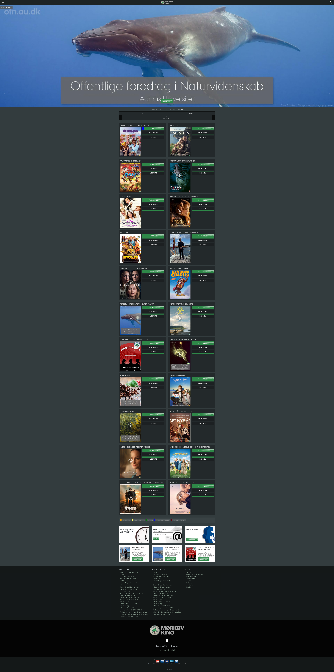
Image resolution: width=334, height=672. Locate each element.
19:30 (153, 128)
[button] (4, 93)
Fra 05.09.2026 (153, 164)
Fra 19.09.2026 (153, 236)
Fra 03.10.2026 (202, 271)
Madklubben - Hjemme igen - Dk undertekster (133, 612)
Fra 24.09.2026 (153, 271)
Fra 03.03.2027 (153, 486)
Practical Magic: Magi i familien (129, 583)
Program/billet (153, 109)
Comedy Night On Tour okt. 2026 (130, 597)
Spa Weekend (124, 581)
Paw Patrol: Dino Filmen (127, 576)
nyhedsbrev (157, 659)
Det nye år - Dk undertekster (128, 608)
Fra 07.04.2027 (202, 486)
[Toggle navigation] (331, 2)
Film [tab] (142, 113)
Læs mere (153, 137)
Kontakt (172, 109)
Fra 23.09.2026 (202, 236)
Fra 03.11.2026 (153, 379)
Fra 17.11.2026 (153, 414)
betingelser (164, 659)
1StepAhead (182, 664)
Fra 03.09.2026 (202, 128)
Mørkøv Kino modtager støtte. (195, 574)
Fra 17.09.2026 (202, 200)
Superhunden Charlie (126, 591)
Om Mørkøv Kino (191, 583)
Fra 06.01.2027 (153, 450)
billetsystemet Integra (169, 664)
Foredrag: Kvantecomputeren (129, 599)
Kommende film (191, 579)
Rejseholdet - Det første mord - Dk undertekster (134, 614)
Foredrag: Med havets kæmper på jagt (131, 593)
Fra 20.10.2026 (202, 343)
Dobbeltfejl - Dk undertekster (128, 589)
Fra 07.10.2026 (202, 307)
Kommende (164, 109)
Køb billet (167, 101)
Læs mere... (192, 539)
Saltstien (122, 574)
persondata (171, 659)
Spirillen (122, 585)
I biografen (189, 581)
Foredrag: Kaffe (124, 601)
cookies (177, 659)
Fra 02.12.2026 (202, 414)
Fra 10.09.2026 (153, 200)
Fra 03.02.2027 (202, 450)
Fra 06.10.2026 (153, 307)
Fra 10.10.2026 (153, 343)
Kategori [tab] (190, 113)
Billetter (137, 559)
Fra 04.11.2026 (202, 379)
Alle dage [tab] (166, 117)
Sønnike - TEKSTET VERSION (128, 604)
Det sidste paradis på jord (127, 595)
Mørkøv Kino (165, 2)
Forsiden (188, 572)
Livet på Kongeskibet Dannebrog (129, 587)
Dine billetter (181, 109)
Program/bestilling (191, 576)
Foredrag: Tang (124, 606)
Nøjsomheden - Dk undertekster (129, 572)
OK (156, 538)
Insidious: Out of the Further (128, 579)
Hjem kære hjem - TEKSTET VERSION (131, 610)
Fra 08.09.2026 (202, 164)
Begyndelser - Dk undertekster (129, 616)
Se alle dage (153, 133)
